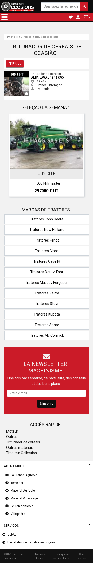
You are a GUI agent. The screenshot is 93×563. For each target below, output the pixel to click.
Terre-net (17, 483)
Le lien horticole (22, 506)
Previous (15, 156)
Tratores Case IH (46, 261)
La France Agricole (24, 475)
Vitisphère (18, 514)
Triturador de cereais (46, 36)
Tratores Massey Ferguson (46, 282)
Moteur (12, 431)
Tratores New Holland (46, 230)
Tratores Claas (47, 251)
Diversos (26, 36)
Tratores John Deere (47, 219)
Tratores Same (47, 325)
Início (14, 36)
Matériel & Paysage (24, 498)
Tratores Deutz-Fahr (46, 272)
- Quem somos (82, 556)
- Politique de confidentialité (61, 556)
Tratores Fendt (47, 240)
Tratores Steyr (47, 304)
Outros (11, 437)
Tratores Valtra (47, 293)
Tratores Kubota (47, 314)
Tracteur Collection (21, 453)
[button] (4, 17)
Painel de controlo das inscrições (31, 542)
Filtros (16, 63)
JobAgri (12, 534)
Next (78, 156)
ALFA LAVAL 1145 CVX (20, 73)
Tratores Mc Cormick (47, 335)
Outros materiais (20, 447)
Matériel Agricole (23, 490)
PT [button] (86, 17)
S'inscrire (46, 403)
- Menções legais (40, 556)
